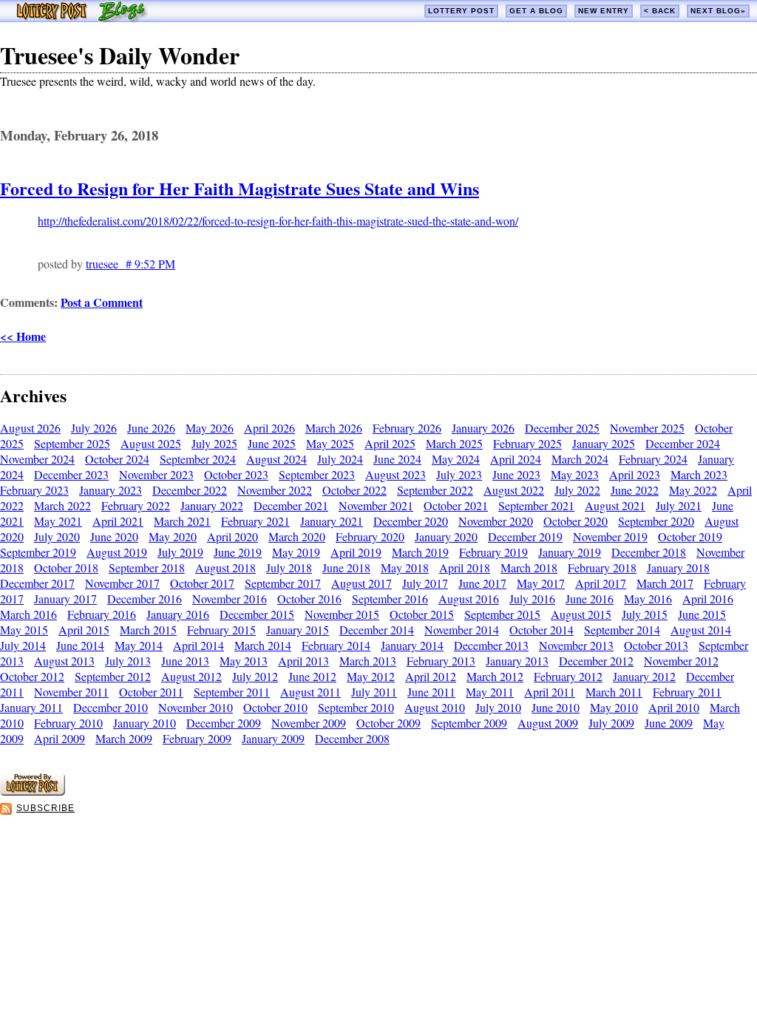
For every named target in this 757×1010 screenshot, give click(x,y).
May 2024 (456, 459)
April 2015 (83, 629)
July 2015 (645, 614)
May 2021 (58, 521)
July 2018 (289, 567)
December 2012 (596, 660)
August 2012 (191, 676)
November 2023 (156, 474)
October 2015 (422, 614)
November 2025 (647, 427)
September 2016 (390, 598)
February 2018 (602, 567)
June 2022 (635, 490)
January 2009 (273, 738)
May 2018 (405, 567)
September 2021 (536, 505)
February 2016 (101, 614)
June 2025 (272, 443)
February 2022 (135, 505)
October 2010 (275, 707)
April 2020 (232, 536)
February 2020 (370, 536)
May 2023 (575, 474)
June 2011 (431, 691)
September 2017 (283, 583)
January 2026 (483, 427)
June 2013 (185, 660)
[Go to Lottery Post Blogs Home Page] (81, 17)
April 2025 (389, 443)
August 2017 (361, 583)
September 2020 (656, 521)
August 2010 (434, 707)
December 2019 (525, 536)
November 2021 (376, 505)
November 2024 (37, 459)
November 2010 (195, 707)
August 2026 (30, 427)
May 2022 (693, 490)
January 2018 (678, 567)
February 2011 (687, 691)
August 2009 (547, 723)
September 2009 (469, 723)
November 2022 (274, 490)
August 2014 (701, 629)
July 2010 (498, 707)
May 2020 (173, 536)
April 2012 (430, 676)
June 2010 (556, 707)
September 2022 (435, 490)
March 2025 (454, 443)
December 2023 (71, 474)
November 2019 (610, 536)
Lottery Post (461, 11)
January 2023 (110, 490)
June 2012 (312, 676)
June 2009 (669, 723)
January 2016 (177, 614)
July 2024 (340, 459)
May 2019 (296, 552)
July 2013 (128, 660)
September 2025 (72, 443)
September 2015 (502, 614)
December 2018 (648, 552)
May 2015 (24, 629)
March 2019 (420, 552)
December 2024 (682, 443)
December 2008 (352, 738)
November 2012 (681, 660)
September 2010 (356, 707)
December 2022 (189, 490)
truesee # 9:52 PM (130, 263)
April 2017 (600, 583)
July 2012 (255, 676)
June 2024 (397, 459)
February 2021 (255, 521)
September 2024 (198, 459)
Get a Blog (536, 11)
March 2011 (613, 691)
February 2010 (68, 723)
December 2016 (144, 598)
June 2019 (238, 552)
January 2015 (297, 629)
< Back (660, 11)
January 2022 (211, 505)
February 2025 (527, 443)
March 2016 (28, 614)
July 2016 (532, 598)
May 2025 (330, 443)
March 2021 (182, 521)
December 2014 (376, 629)
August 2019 (116, 552)
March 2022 (62, 505)
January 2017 (65, 598)
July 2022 (577, 490)
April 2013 (303, 660)
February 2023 (34, 490)
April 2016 (707, 598)
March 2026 (333, 427)
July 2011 (374, 691)
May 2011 (490, 691)
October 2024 (117, 459)
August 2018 (225, 567)
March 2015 (148, 629)
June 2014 (80, 645)
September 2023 (317, 474)
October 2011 (151, 691)
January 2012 (644, 676)
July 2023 (459, 474)
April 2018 (464, 567)
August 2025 (150, 443)
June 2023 (516, 474)
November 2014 (461, 629)
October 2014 (541, 629)
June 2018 (346, 567)
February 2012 (568, 676)
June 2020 (114, 536)
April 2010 (673, 707)
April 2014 (198, 645)
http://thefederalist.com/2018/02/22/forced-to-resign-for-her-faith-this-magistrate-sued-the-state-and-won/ (278, 220)
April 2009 (59, 738)
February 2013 (441, 660)
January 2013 (517, 660)
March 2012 (494, 676)
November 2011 (71, 691)
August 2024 (276, 459)
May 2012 (371, 676)
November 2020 (495, 521)
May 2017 (541, 583)
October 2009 (388, 723)
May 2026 (210, 427)
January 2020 (446, 536)
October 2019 (690, 536)
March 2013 (367, 660)
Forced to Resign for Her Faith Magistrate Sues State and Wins (239, 188)
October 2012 (32, 676)
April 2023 (634, 474)
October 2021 (456, 505)
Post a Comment (102, 302)
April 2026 (269, 427)
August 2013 (64, 660)
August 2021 (615, 505)
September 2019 (38, 552)
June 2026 (151, 427)
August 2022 (513, 490)
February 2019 (493, 552)
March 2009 (123, 738)
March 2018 (528, 567)
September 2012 (113, 676)
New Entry (603, 11)
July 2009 (611, 723)
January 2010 (144, 723)
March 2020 (296, 536)
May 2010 (614, 707)
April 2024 (515, 459)
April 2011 (549, 691)
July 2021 (679, 505)
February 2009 (197, 738)
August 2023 (395, 474)
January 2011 (31, 707)
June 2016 (590, 598)
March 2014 (262, 645)
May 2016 (648, 598)
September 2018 (147, 567)
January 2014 (412, 645)
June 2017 (482, 583)
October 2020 (575, 521)
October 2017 (202, 583)
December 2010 (110, 707)
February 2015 (221, 629)
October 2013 (656, 645)
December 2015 (257, 614)
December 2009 (223, 723)
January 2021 (331, 521)
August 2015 (581, 614)
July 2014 (23, 645)
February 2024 (653, 459)
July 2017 (425, 583)
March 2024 (579, 459)
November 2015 (342, 614)
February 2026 (407, 427)
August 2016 (468, 598)
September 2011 (232, 691)
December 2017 (37, 583)
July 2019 (180, 552)
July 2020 (57, 536)
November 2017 (122, 583)
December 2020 (410, 521)
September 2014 (622, 629)
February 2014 (336, 645)
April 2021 (117, 521)
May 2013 (244, 660)
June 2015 (702, 614)
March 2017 (665, 583)
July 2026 (94, 427)
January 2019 (569, 552)
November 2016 (229, 598)
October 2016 (309, 598)
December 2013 (491, 645)
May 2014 (139, 645)
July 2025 (214, 443)
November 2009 (308, 723)
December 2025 (562, 427)
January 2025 (603, 443)
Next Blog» (718, 11)
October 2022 (354, 490)
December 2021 (291, 505)
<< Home (23, 336)
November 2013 (576, 645)
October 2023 (236, 474)
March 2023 (699, 474)
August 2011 (310, 691)
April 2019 (355, 552)
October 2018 (66, 567)
